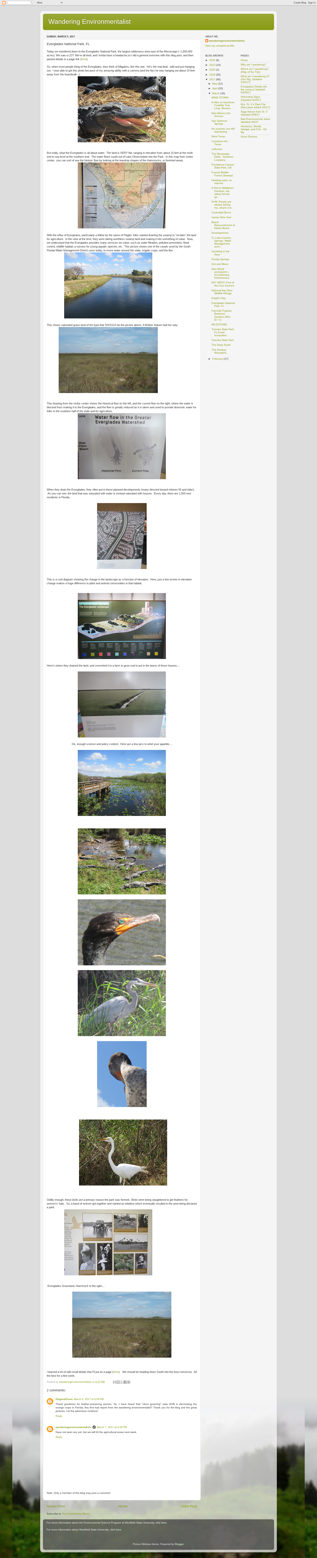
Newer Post (56, 1506)
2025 (212, 60)
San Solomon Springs (219, 122)
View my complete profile (219, 45)
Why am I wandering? (253, 64)
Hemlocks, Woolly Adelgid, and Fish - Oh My (254, 129)
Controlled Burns (221, 212)
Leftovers (217, 149)
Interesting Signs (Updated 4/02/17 (251, 98)
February (218, 358)
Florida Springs (220, 259)
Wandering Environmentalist (89, 21)
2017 (212, 79)
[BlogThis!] (118, 1382)
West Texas (218, 136)
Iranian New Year (222, 217)
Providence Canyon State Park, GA (223, 166)
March (216, 93)
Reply (59, 1416)
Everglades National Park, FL (223, 304)
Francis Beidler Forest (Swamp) (222, 174)
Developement (220, 233)
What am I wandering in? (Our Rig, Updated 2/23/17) (255, 79)
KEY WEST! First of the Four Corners (223, 284)
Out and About (220, 264)
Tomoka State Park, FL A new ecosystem (223, 332)
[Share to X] (121, 1382)
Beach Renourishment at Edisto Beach (223, 225)
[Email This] (114, 1382)
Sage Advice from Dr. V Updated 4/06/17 (254, 113)
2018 (212, 74)
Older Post (188, 1506)
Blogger (179, 1544)
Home (122, 1506)
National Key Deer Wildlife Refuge (222, 292)
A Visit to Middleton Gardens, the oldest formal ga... (223, 192)
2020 (212, 69)
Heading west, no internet (222, 182)
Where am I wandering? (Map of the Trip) (255, 70)
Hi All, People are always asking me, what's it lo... (223, 204)
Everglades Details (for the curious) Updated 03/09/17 (254, 89)
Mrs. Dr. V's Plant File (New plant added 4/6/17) (255, 106)
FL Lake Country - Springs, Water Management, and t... (222, 242)
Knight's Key (219, 298)
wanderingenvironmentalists (73, 1427)
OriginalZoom (64, 1399)
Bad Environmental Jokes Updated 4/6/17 (255, 120)
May (215, 83)
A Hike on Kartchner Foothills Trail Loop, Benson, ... (223, 105)
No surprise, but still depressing (223, 130)
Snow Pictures (249, 136)
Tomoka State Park (223, 340)
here (84, 59)
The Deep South (221, 345)
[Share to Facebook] (125, 1382)
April (215, 88)
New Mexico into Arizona (221, 115)
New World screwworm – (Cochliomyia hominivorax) (221, 273)
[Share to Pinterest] (128, 1382)
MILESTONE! (219, 324)
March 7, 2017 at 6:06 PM (112, 1427)
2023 (212, 65)
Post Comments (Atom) (76, 1513)
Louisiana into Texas (220, 143)
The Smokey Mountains (219, 351)
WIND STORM (220, 97)
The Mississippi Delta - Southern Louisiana (222, 157)
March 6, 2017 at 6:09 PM (89, 1399)
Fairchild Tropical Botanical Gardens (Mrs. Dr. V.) (221, 315)
